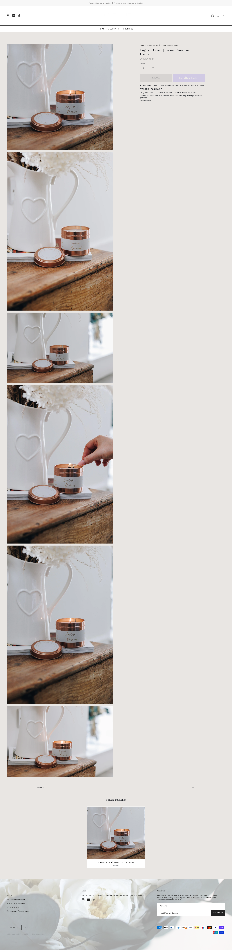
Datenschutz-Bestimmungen (19, 911)
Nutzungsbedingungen (16, 903)
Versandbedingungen (16, 899)
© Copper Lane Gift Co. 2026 (17, 934)
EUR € (26, 927)
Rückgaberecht (13, 907)
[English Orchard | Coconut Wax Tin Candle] (116, 833)
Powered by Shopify (38, 934)
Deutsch (12, 927)
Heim (142, 45)
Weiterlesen (145, 101)
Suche (9, 895)
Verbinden (218, 913)
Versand (40, 787)
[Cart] (224, 15)
